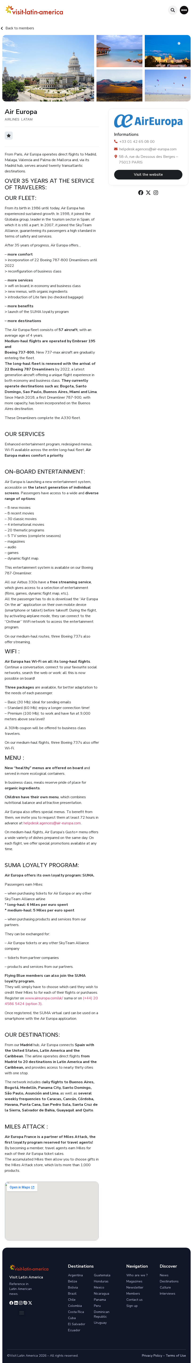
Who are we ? (137, 1275)
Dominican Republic (101, 1314)
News (164, 1275)
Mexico (99, 1287)
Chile (72, 1299)
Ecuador (74, 1330)
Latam (27, 119)
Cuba (72, 1318)
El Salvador (76, 1324)
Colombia (75, 1306)
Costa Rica (76, 1312)
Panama (100, 1299)
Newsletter (134, 1287)
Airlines (12, 119)
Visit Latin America (26, 1277)
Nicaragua (101, 1293)
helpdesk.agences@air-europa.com (52, 823)
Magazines (134, 1281)
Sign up (132, 1306)
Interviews (167, 1293)
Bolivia (73, 1287)
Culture (165, 1287)
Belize (72, 1281)
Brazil (72, 1293)
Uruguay (100, 1322)
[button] (184, 10)
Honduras (101, 1281)
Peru (97, 1306)
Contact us (134, 1299)
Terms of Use (176, 1355)
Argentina (75, 1275)
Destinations (169, 1281)
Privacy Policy (152, 1355)
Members (133, 1293)
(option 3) (33, 1003)
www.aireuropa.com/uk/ (44, 998)
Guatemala (102, 1275)
